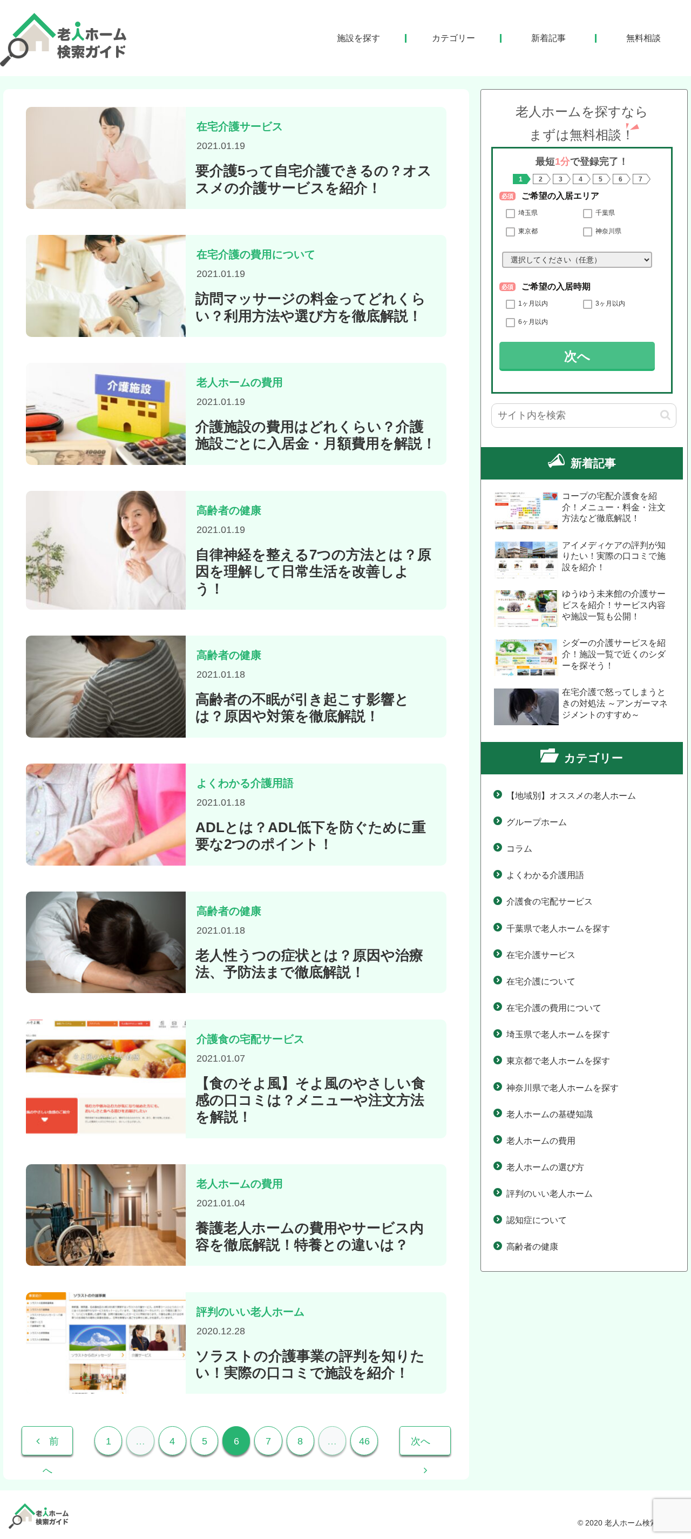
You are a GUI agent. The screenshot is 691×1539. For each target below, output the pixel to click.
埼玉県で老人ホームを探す (558, 1034)
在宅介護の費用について (553, 1008)
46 (364, 1441)
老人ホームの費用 (540, 1140)
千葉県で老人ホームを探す (558, 928)
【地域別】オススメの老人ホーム (571, 795)
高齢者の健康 (532, 1246)
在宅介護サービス (540, 955)
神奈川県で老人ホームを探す (562, 1087)
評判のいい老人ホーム (549, 1193)
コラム (519, 848)
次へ (577, 356)
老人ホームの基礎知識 (549, 1114)
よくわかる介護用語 (545, 875)
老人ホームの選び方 (545, 1167)
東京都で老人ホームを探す (558, 1060)
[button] (665, 415)
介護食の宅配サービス (549, 901)
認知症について (536, 1220)
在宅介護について (540, 981)
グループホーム (536, 822)
